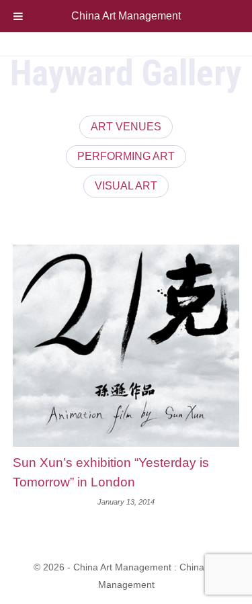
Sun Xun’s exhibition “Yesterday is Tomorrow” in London (111, 472)
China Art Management (126, 15)
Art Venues (126, 126)
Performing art (126, 156)
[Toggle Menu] (18, 16)
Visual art (126, 185)
